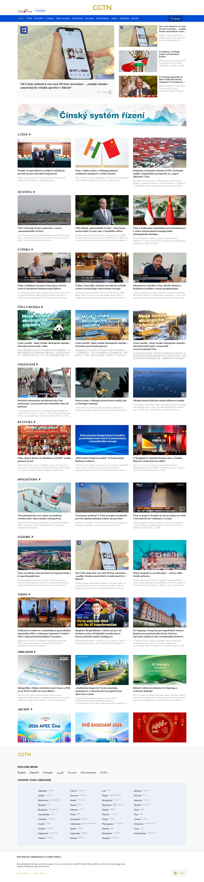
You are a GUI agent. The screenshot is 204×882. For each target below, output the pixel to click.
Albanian (45, 790)
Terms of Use (39, 873)
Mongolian (111, 800)
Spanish (142, 800)
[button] (109, 92)
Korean (77, 838)
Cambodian (46, 814)
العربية (60, 772)
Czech (44, 823)
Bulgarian (48, 809)
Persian (109, 814)
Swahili (142, 805)
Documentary (88, 772)
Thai (138, 814)
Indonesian (83, 823)
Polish (108, 819)
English (22, 772)
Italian (77, 828)
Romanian (111, 833)
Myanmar (113, 805)
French (77, 790)
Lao (106, 790)
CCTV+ (104, 772)
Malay (111, 795)
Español (34, 772)
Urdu (138, 828)
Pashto (108, 828)
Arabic (44, 795)
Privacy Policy (23, 873)
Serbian (141, 790)
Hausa (76, 805)
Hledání (177, 18)
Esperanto (47, 833)
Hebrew (77, 809)
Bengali (44, 805)
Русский (72, 772)
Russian (110, 838)
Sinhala (141, 795)
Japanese (78, 833)
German (78, 795)
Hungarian (79, 819)
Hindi (75, 814)
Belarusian (48, 800)
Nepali (108, 809)
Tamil (139, 809)
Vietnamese (145, 833)
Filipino (45, 838)
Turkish (141, 819)
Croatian (46, 819)
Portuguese (112, 823)
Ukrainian (144, 823)
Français (48, 772)
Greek (77, 800)
